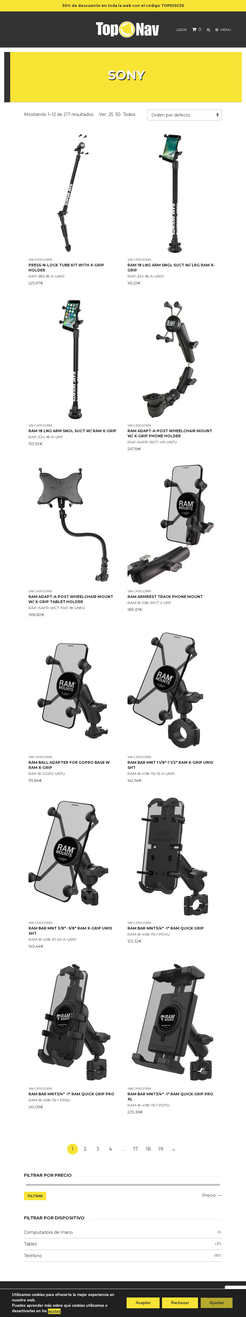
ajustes (54, 1311)
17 (135, 1149)
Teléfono (33, 1255)
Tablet (30, 1244)
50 (118, 114)
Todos (129, 114)
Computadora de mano (48, 1232)
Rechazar (180, 1303)
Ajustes (216, 1303)
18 (148, 1149)
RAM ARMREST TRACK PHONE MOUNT (165, 596)
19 (160, 1149)
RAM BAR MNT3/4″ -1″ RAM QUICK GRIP (166, 928)
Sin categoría (40, 260)
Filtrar (35, 1196)
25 (111, 114)
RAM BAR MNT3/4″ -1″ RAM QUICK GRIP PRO (71, 1094)
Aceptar (143, 1303)
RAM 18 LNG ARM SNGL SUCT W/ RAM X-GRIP (72, 431)
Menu (225, 30)
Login (181, 30)
